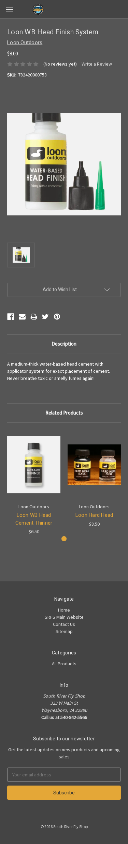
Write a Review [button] (97, 64)
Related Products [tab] (64, 412)
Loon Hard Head (94, 515)
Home (64, 610)
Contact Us (64, 624)
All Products (64, 664)
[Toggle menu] (9, 9)
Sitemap (64, 631)
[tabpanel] (34, 482)
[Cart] (124, 9)
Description (64, 343)
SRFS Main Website (64, 617)
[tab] (64, 538)
